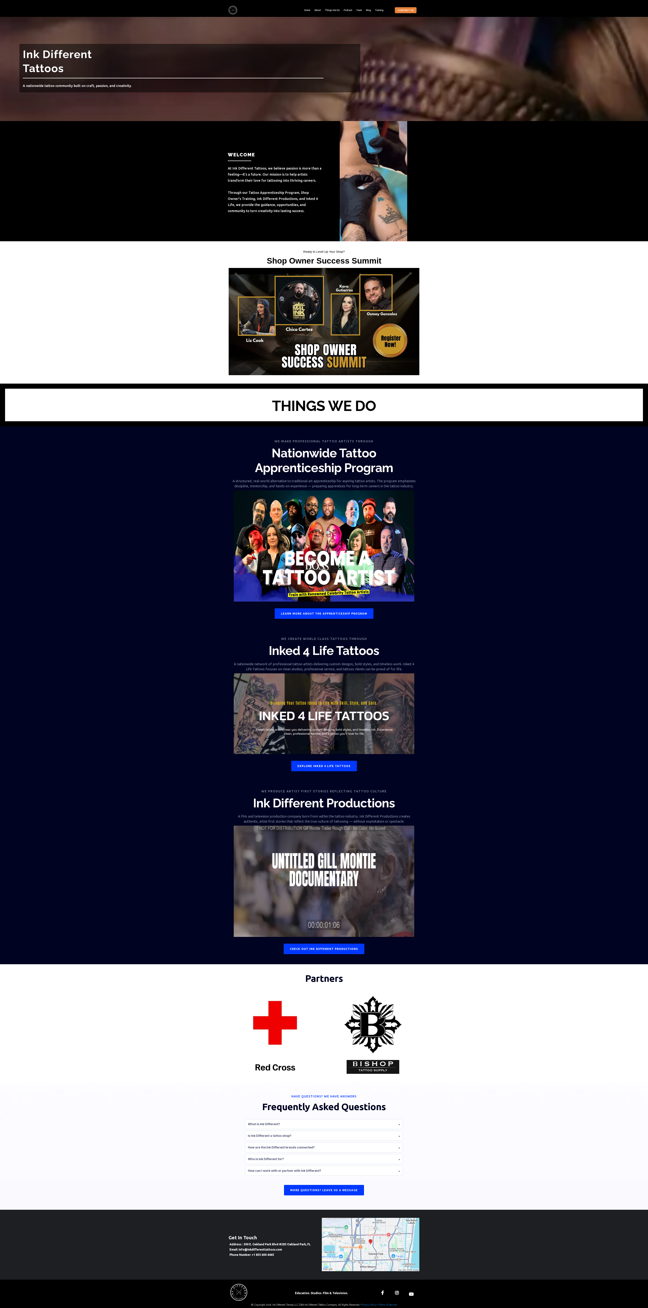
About (317, 10)
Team (359, 10)
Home (307, 10)
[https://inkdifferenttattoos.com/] (233, 10)
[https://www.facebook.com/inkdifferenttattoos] (383, 1292)
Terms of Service (388, 1304)
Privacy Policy (369, 1304)
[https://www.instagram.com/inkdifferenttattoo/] (397, 1292)
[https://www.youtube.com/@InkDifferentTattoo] (412, 1292)
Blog (368, 10)
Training (379, 10)
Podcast (348, 10)
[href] (370, 1244)
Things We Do (332, 10)
